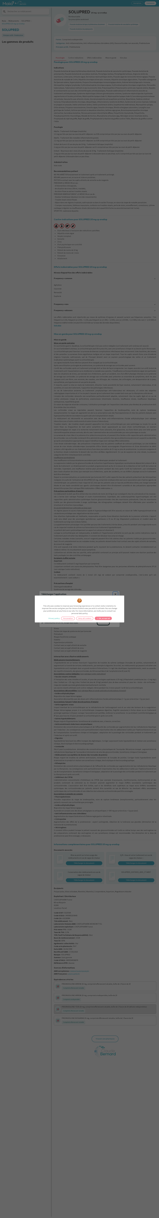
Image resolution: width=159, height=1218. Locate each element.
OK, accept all (104, 618)
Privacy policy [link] (54, 618)
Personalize (68, 618)
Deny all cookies (84, 618)
